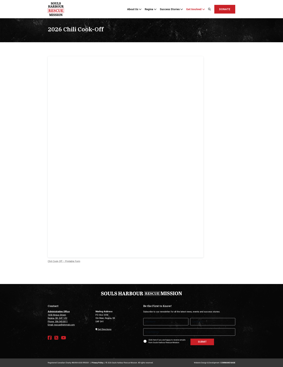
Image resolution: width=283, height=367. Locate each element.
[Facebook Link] (50, 338)
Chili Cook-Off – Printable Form (64, 261)
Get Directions (104, 329)
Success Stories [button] (170, 9)
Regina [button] (149, 9)
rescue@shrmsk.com (64, 324)
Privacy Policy (97, 363)
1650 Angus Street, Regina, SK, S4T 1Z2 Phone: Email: (59, 318)
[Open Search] (209, 9)
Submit (202, 341)
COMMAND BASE (227, 363)
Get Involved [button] (193, 9)
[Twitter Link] (56, 338)
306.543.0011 (61, 321)
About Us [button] (132, 9)
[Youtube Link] (63, 338)
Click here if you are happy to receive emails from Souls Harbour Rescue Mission (166, 341)
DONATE (224, 9)
